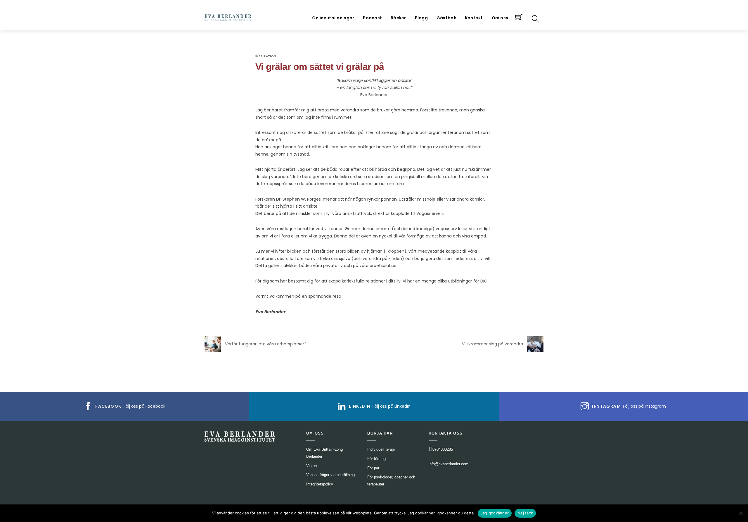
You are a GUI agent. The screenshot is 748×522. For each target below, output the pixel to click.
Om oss (500, 18)
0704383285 (442, 449)
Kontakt (474, 18)
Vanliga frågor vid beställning (330, 475)
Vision (311, 466)
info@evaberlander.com (448, 464)
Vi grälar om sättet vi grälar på (319, 66)
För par (373, 468)
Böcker (398, 18)
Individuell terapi (381, 449)
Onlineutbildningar (333, 18)
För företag (376, 458)
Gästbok (446, 18)
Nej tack (525, 513)
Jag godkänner (495, 513)
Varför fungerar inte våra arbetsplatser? (266, 344)
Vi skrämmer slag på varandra (492, 344)
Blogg (421, 18)
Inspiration (265, 56)
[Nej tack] (741, 513)
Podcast (372, 18)
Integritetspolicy (319, 484)
